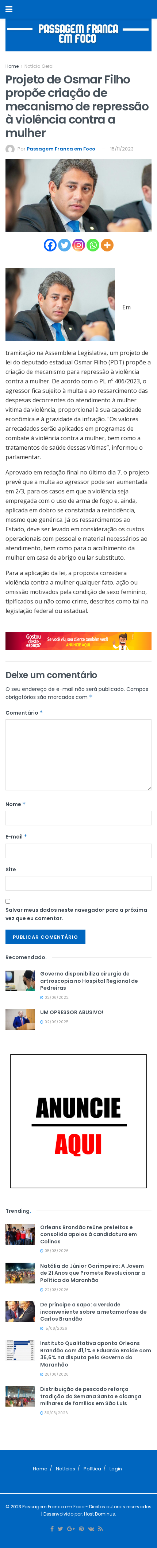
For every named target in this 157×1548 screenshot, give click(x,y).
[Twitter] (64, 245)
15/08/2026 (55, 1328)
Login (116, 1468)
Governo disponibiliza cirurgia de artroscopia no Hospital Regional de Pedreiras (89, 981)
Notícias (65, 1468)
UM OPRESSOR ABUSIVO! (71, 1012)
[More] (107, 245)
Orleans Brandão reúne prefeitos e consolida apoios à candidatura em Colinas (88, 1234)
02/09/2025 (56, 1022)
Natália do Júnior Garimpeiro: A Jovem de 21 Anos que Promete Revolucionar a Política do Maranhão (92, 1273)
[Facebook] (50, 245)
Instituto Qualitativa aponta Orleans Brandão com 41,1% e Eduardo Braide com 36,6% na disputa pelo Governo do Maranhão (95, 1354)
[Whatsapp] (93, 245)
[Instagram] (78, 245)
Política (92, 1468)
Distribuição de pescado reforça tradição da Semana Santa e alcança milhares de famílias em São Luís (90, 1396)
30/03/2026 (55, 1413)
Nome (15, 804)
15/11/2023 (122, 148)
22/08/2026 (56, 1290)
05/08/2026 (56, 1251)
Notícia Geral (39, 66)
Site (10, 869)
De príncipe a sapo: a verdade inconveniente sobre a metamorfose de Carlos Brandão (93, 1311)
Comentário (24, 712)
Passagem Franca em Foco (61, 148)
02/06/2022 (56, 997)
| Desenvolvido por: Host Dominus (78, 1514)
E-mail (16, 836)
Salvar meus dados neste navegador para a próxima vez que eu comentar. (76, 914)
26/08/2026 (56, 1374)
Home (12, 66)
